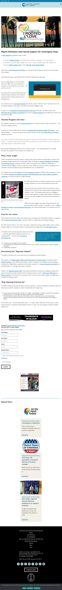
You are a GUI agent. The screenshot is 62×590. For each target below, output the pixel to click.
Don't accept (30, 588)
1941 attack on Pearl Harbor (17, 70)
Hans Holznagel (7, 55)
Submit (5, 367)
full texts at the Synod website (35, 65)
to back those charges (50, 227)
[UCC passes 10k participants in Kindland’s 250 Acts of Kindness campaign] (31, 446)
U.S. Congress (30, 172)
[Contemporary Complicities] (31, 411)
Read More (25, 435)
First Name (4, 332)
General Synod (14, 60)
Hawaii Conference (38, 112)
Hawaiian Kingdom (26, 123)
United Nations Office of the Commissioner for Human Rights (29, 260)
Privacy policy (37, 588)
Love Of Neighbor (31, 537)
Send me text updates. (7, 361)
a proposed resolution (20, 104)
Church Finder (4, 1)
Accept (24, 588)
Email (3, 344)
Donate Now (31, 570)
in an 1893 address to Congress (50, 132)
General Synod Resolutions (31, 541)
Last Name (4, 338)
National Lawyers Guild (15, 271)
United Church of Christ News (16, 325)
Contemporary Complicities (31, 423)
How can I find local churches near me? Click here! (31, 539)
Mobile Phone (5, 350)
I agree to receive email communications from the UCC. (13, 355)
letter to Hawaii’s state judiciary (49, 264)
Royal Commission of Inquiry (14, 220)
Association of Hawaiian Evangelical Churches (23, 110)
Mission (31, 532)
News (31, 545)
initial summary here (15, 65)
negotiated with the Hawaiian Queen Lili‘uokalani (40, 130)
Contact (31, 543)
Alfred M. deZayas (6, 262)
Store (31, 547)
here (32, 556)
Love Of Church (31, 535)
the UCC (19, 172)
